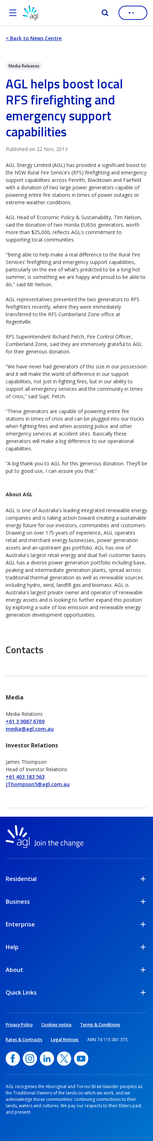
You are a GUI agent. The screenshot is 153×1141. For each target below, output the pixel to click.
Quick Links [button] (21, 992)
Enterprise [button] (20, 924)
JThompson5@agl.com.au (38, 784)
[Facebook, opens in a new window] (13, 1058)
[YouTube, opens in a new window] (81, 1058)
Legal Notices (65, 1040)
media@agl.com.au (30, 728)
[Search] (105, 13)
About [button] (14, 970)
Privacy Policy (19, 1025)
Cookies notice (56, 1025)
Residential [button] (21, 879)
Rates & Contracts (24, 1040)
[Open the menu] (13, 13)
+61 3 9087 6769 (25, 721)
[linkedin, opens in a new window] (47, 1058)
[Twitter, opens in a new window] (64, 1058)
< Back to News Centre (34, 38)
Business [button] (18, 901)
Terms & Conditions (100, 1025)
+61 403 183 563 (25, 776)
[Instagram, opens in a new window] (30, 1058)
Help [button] (12, 947)
